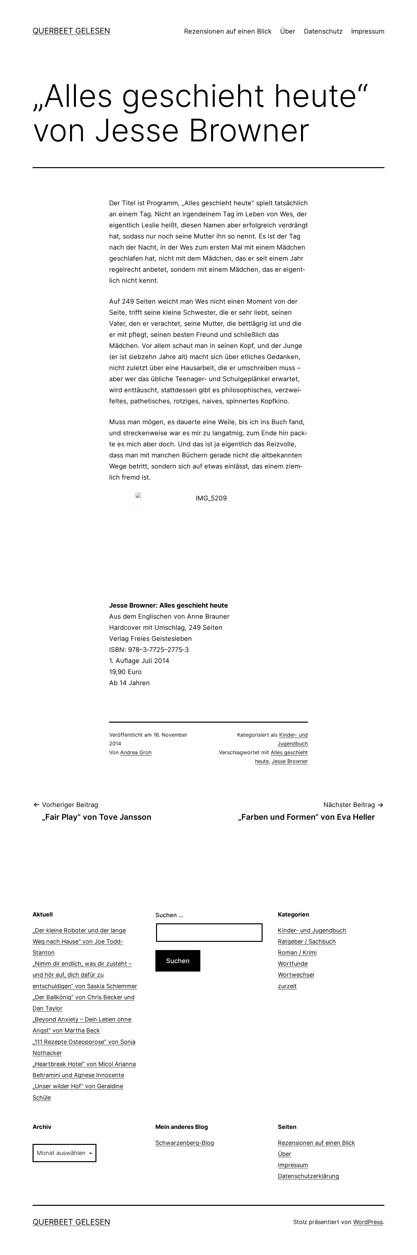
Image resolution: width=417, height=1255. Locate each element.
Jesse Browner (290, 761)
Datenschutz (323, 31)
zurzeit (287, 986)
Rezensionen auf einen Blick (228, 31)
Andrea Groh (135, 752)
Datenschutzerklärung (308, 1176)
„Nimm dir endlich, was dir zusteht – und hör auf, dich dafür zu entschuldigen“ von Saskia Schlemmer (85, 974)
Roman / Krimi (297, 952)
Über (287, 31)
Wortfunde (293, 963)
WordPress (368, 1222)
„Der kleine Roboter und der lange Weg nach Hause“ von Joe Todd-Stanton (79, 941)
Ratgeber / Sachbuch (307, 941)
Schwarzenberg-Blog (184, 1142)
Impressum (367, 31)
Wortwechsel (296, 974)
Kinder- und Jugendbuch (312, 930)
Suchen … (169, 915)
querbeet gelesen (71, 31)
